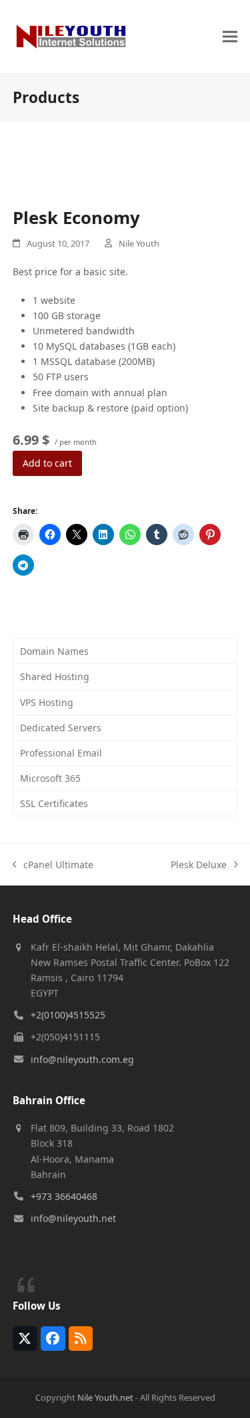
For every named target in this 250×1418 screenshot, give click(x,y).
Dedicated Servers (60, 727)
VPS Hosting (46, 702)
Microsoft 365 (50, 778)
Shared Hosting (54, 676)
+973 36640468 (64, 1196)
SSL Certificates (54, 803)
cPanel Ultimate (53, 865)
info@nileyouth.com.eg (82, 1059)
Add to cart (47, 463)
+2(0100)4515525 (68, 1014)
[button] (230, 36)
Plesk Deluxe (199, 865)
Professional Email (61, 753)
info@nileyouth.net (73, 1218)
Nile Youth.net (105, 1397)
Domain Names (54, 651)
